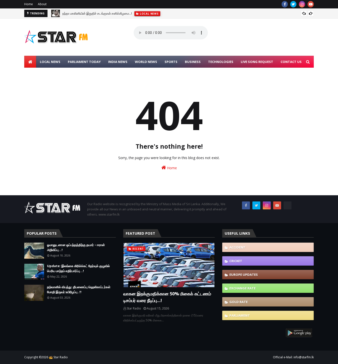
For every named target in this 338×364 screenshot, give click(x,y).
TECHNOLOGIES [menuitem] (220, 61)
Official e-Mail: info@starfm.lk (293, 357)
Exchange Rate (242, 288)
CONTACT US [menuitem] (291, 61)
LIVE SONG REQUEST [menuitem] (257, 61)
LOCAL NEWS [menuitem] (50, 61)
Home (28, 4)
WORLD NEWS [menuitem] (146, 61)
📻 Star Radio (58, 357)
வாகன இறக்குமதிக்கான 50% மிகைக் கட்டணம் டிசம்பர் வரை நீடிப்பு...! (167, 297)
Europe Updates (243, 274)
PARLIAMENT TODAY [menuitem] (84, 61)
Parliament (239, 315)
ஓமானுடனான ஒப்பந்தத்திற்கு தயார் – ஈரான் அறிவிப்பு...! (76, 247)
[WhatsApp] (287, 205)
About (42, 4)
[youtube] (311, 4)
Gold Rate (238, 302)
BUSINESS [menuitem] (193, 61)
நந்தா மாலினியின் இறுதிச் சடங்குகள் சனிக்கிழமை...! (97, 13)
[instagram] (302, 4)
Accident (237, 247)
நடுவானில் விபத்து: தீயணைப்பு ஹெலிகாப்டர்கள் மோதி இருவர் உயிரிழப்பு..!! (78, 289)
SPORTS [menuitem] (171, 61)
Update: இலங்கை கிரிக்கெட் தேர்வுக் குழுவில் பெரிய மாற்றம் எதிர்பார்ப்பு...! (78, 268)
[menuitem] (30, 62)
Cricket (235, 261)
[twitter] (293, 4)
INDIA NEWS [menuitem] (117, 61)
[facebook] (285, 4)
